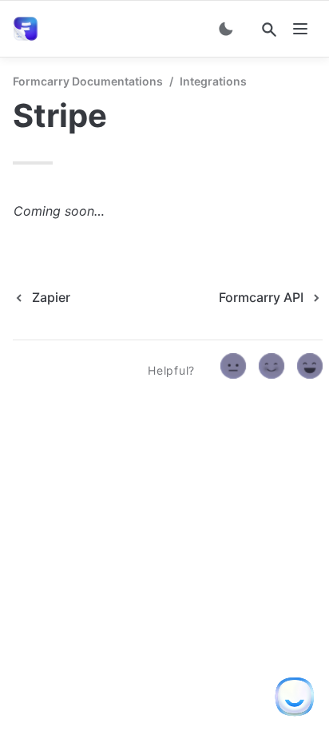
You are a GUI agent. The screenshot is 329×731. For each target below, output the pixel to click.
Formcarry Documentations (88, 81)
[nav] (300, 29)
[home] (29, 29)
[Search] (269, 29)
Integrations (213, 81)
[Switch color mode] (226, 28)
